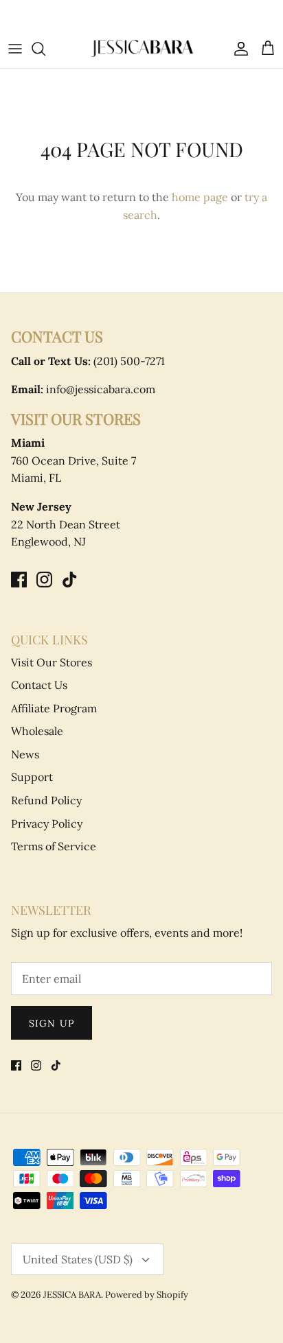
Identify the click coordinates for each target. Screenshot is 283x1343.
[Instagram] (44, 579)
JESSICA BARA (72, 1294)
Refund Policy (46, 800)
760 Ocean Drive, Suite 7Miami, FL (73, 460)
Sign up (51, 1023)
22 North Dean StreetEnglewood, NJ (65, 524)
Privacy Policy (46, 823)
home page (200, 197)
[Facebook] (19, 579)
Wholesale (37, 731)
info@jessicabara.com (83, 389)
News (25, 754)
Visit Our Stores (51, 662)
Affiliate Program (54, 708)
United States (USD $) (78, 1259)
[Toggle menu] (15, 49)
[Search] (45, 49)
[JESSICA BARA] (141, 48)
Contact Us (39, 685)
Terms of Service (53, 846)
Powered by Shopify (146, 1294)
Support (32, 777)
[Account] (238, 49)
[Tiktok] (70, 579)
